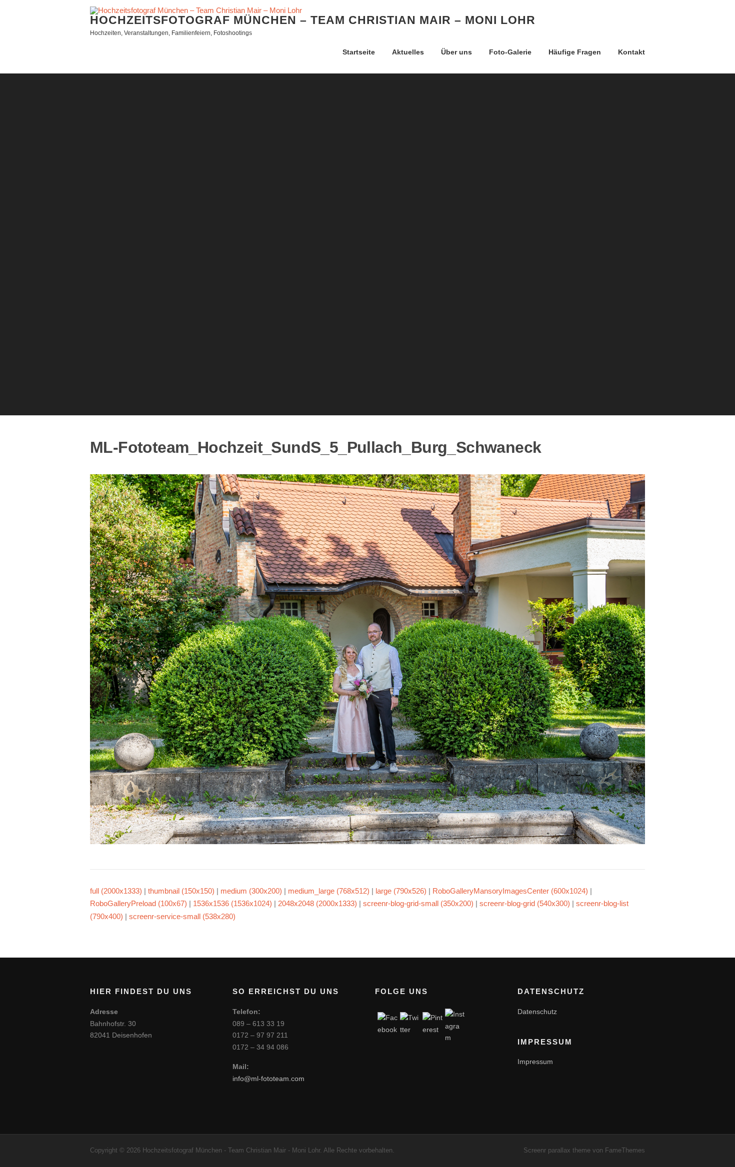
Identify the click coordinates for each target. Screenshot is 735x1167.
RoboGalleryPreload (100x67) (138, 903)
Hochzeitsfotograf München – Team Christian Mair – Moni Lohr (313, 19)
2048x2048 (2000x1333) (317, 903)
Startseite (358, 52)
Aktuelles (408, 52)
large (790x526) (401, 891)
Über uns (456, 52)
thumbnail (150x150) (181, 891)
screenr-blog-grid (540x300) (525, 903)
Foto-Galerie (510, 52)
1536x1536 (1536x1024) (232, 903)
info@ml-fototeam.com (268, 1079)
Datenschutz (537, 1012)
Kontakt (631, 52)
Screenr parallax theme (557, 1150)
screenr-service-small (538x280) (182, 916)
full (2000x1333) (116, 891)
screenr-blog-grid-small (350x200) (418, 903)
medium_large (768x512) (329, 891)
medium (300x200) (251, 891)
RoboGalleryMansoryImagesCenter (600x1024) (510, 891)
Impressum (535, 1062)
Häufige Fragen (574, 52)
